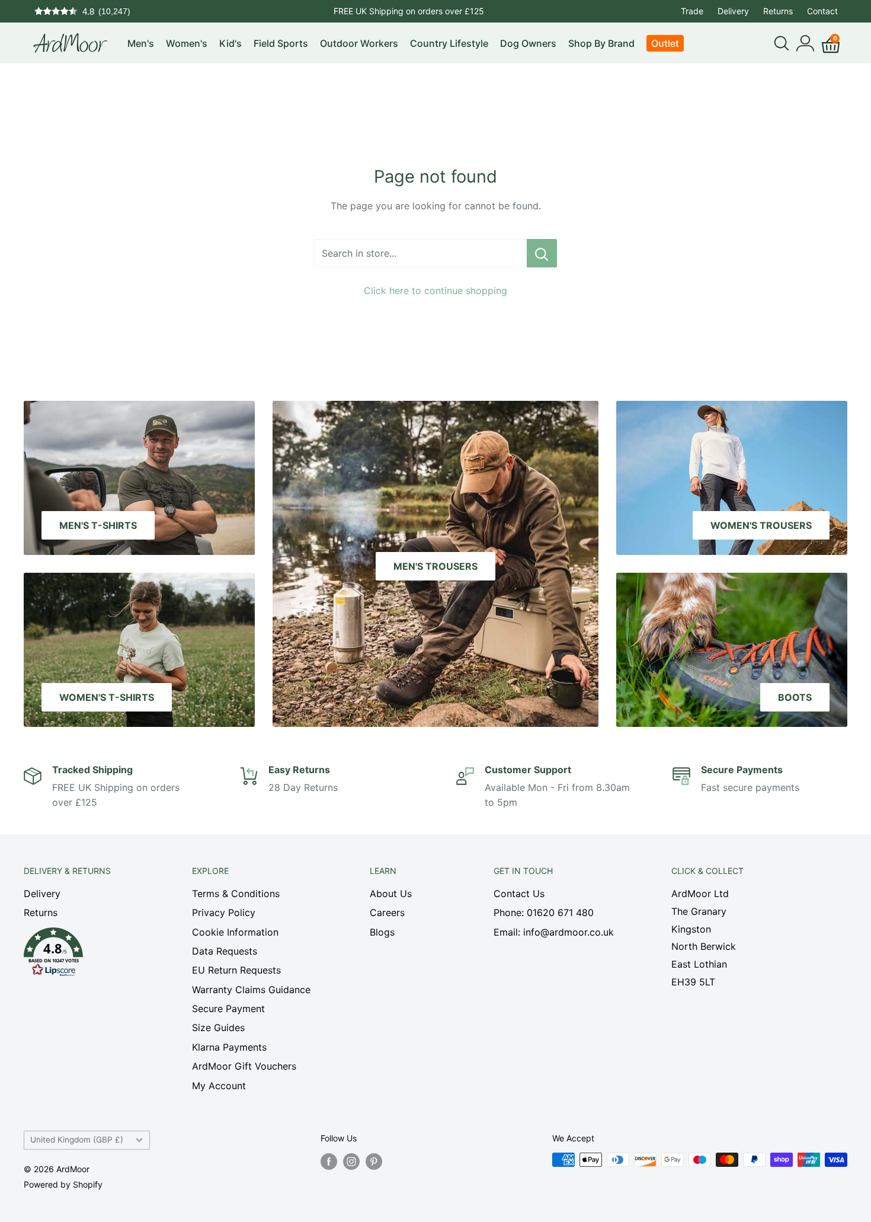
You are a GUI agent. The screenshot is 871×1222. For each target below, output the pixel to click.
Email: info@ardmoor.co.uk (554, 932)
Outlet (665, 43)
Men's (140, 43)
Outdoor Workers (359, 43)
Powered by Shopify (63, 1184)
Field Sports (281, 43)
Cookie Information (235, 932)
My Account (219, 1086)
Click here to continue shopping (435, 290)
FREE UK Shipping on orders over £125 (409, 11)
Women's (186, 43)
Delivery (733, 11)
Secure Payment (228, 1008)
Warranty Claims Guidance (251, 990)
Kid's (230, 43)
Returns (778, 11)
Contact (822, 11)
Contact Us (519, 893)
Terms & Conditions (236, 893)
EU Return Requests (236, 970)
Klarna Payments (229, 1047)
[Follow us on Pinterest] (374, 1161)
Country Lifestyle (449, 43)
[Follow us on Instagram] (351, 1161)
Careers (387, 912)
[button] (87, 955)
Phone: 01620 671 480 (544, 912)
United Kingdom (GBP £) (76, 1139)
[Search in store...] (542, 253)
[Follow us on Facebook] (329, 1161)
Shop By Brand (601, 43)
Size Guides (218, 1027)
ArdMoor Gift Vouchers (244, 1066)
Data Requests (224, 951)
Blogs (382, 932)
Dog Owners (528, 43)
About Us (391, 893)
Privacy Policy (223, 912)
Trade (692, 11)
